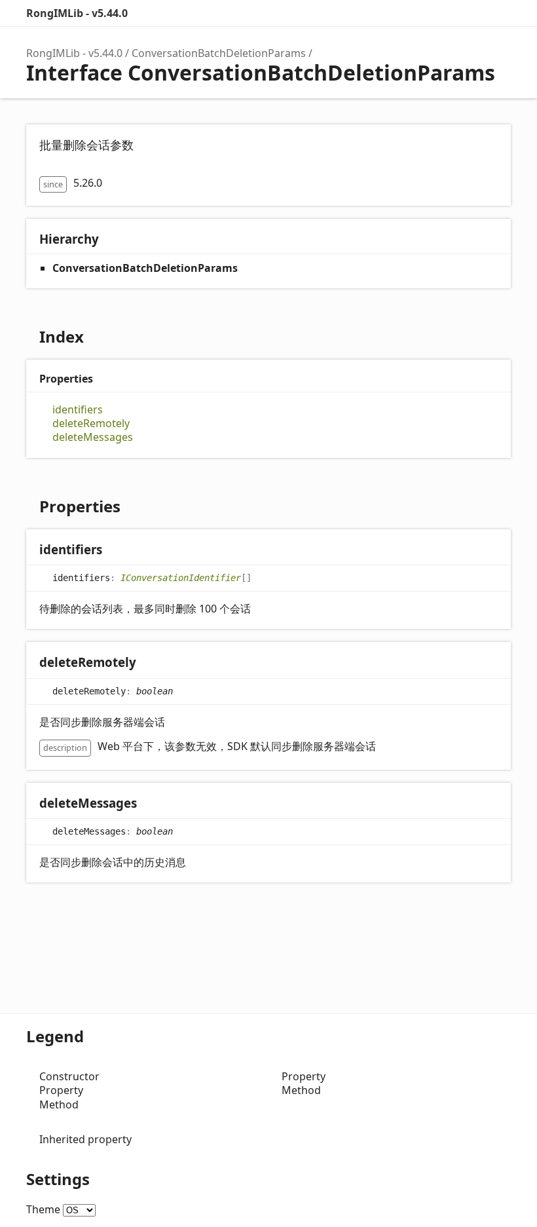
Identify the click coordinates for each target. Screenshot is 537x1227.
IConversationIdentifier (180, 578)
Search (445, 13)
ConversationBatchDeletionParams (219, 53)
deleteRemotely (91, 423)
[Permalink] (115, 550)
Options (471, 13)
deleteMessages (92, 437)
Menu (498, 13)
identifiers (77, 410)
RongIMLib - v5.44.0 (77, 13)
